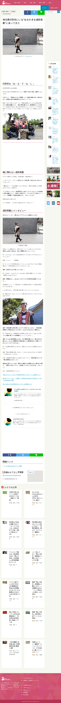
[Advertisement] (23, 69)
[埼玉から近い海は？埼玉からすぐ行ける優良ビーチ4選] (49, 137)
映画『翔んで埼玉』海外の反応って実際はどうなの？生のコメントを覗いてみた (55, 160)
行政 (50, 2)
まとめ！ (44, 8)
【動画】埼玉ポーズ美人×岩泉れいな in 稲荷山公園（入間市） (55, 122)
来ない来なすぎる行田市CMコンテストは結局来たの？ (17, 384)
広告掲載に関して (27, 685)
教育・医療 (42, 2)
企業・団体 (33, 2)
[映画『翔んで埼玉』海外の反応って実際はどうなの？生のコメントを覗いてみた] (49, 156)
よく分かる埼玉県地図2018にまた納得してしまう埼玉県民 (55, 71)
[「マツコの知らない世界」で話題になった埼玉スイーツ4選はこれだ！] (49, 76)
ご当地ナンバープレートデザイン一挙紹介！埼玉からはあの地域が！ (55, 91)
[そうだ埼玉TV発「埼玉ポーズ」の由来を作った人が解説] (49, 98)
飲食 (25, 2)
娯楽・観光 (17, 2)
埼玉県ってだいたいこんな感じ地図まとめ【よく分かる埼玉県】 (55, 131)
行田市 (13, 11)
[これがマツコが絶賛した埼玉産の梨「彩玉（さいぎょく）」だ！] (49, 146)
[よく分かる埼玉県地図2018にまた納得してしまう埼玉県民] (49, 67)
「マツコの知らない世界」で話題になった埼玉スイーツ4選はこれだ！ (55, 80)
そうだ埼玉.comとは (28, 678)
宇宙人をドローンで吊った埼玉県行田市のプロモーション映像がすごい (22, 374)
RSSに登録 (25, 694)
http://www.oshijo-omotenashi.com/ (12, 475)
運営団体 (25, 692)
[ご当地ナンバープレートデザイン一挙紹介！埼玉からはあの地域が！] (49, 87)
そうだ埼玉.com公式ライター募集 (13, 466)
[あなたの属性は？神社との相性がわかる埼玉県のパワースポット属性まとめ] (49, 107)
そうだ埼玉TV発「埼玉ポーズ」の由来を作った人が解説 (55, 102)
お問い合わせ (26, 687)
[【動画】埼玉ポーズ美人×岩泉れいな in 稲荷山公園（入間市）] (49, 118)
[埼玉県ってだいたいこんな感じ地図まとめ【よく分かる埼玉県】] (49, 127)
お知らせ (25, 690)
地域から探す (54, 8)
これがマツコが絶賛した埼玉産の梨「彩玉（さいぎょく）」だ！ (55, 150)
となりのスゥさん (28, 56)
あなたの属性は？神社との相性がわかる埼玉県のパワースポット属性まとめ (55, 111)
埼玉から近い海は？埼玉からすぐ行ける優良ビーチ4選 (55, 141)
